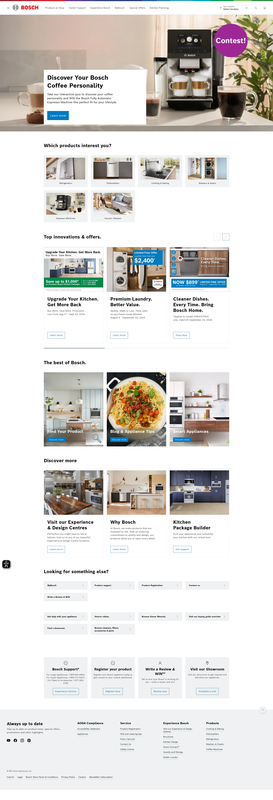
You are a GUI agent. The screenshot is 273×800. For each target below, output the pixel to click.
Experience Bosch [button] (100, 7)
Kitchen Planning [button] (159, 7)
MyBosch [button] (120, 7)
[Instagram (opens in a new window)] (22, 741)
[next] (225, 236)
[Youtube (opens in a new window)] (8, 741)
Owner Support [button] (77, 7)
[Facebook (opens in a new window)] (15, 741)
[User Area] (246, 8)
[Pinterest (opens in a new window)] (29, 741)
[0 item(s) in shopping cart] (264, 8)
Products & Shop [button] (54, 7)
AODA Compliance (90, 723)
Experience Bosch (176, 723)
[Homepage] (25, 8)
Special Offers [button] (137, 7)
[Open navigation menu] (8, 8)
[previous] (216, 236)
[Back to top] (262, 709)
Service (125, 723)
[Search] (255, 8)
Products (212, 723)
